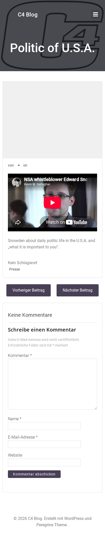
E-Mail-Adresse (23, 437)
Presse (14, 269)
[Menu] (95, 14)
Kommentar (20, 355)
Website (15, 455)
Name (14, 418)
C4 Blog (27, 14)
